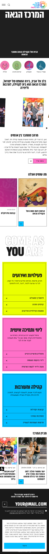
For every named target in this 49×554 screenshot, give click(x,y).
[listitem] (41, 67)
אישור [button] (24, 546)
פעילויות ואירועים (27, 275)
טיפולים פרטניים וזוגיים (34, 354)
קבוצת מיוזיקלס (8, 213)
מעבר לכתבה (21, 482)
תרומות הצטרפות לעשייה (33, 423)
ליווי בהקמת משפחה (35, 360)
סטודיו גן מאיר (41, 72)
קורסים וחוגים (17, 72)
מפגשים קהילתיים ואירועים (33, 311)
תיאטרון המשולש (37, 298)
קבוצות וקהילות (37, 410)
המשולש (29, 72)
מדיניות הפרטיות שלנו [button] (35, 536)
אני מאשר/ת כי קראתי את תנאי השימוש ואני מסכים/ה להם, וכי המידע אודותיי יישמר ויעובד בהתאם (24, 512)
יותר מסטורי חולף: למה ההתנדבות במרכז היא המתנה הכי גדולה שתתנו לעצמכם (34, 475)
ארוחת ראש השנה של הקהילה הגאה (35, 212)
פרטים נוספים (21, 224)
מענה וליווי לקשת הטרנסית (33, 367)
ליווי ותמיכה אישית (26, 330)
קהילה (5, 72)
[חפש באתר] (9, 5)
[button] (3, 5)
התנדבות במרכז (37, 416)
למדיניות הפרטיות (15, 513)
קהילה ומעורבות (28, 387)
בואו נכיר (38, 162)
